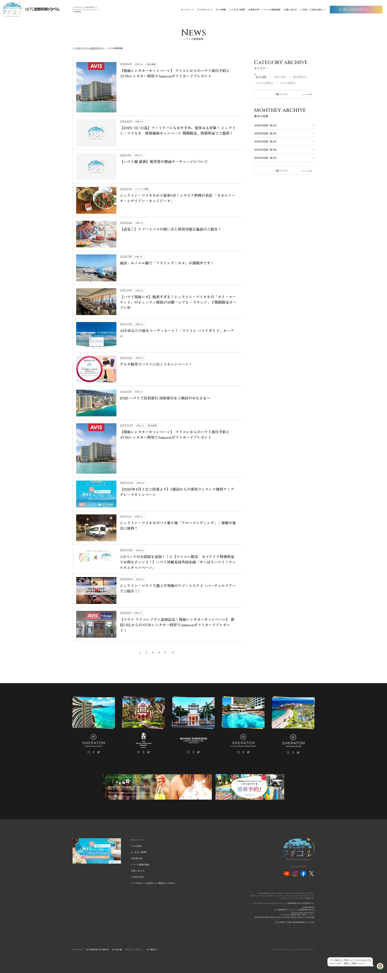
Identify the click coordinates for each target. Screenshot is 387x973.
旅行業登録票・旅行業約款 (97, 949)
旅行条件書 (117, 949)
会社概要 (151, 949)
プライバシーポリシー (134, 949)
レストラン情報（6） (264, 82)
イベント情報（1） (288, 82)
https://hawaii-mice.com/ (302, 912)
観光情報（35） (300, 76)
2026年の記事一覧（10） (265, 125)
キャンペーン (187, 9)
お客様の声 (253, 9)
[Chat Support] (380, 966)
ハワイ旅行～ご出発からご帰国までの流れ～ (154, 883)
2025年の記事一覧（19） (265, 133)
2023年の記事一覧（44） (265, 149)
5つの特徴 (221, 9)
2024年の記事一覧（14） (265, 141)
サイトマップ (78, 949)
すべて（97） (261, 76)
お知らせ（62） (279, 76)
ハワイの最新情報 (271, 9)
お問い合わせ (290, 9)
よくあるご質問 (237, 9)
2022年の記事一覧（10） (265, 157)
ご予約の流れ (138, 876)
